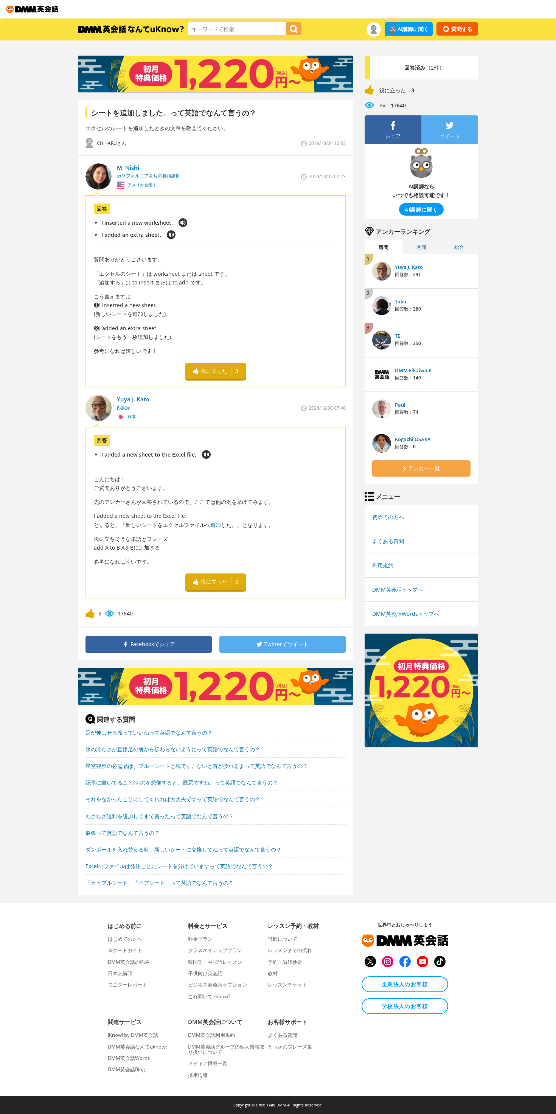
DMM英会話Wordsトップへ (405, 613)
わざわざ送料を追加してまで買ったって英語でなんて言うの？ (159, 816)
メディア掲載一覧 (207, 1063)
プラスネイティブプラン (215, 950)
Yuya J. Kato (409, 267)
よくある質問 (388, 541)
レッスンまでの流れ (290, 950)
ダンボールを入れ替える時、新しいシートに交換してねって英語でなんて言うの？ (183, 849)
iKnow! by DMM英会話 (133, 1035)
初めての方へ (388, 516)
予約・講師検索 (285, 962)
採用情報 (198, 1075)
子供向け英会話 (205, 973)
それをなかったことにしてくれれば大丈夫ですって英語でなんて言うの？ (172, 799)
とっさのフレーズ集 (290, 1046)
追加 (215, 524)
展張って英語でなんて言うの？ (122, 832)
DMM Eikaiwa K (413, 370)
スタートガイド (125, 950)
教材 (273, 973)
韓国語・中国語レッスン (215, 962)
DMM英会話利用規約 (211, 1035)
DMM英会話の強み (129, 962)
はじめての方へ (125, 938)
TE (397, 335)
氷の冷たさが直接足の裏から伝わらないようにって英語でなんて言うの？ (172, 749)
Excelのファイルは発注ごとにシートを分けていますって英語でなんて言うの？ (179, 866)
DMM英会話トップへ (397, 589)
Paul (400, 404)
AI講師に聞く (413, 29)
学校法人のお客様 (405, 1006)
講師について (282, 938)
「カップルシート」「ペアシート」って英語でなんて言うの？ (159, 882)
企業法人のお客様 (405, 984)
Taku (400, 301)
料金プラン (200, 938)
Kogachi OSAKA (413, 439)
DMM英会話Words (129, 1058)
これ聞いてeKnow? (209, 996)
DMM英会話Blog (126, 1069)
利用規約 (382, 565)
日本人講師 (120, 973)
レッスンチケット (287, 984)
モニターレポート (127, 984)
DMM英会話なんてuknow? (138, 1046)
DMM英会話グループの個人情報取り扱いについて (226, 1049)
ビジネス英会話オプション (217, 984)
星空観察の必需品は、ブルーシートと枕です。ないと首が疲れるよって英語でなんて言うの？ (196, 765)
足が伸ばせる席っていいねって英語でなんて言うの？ (149, 732)
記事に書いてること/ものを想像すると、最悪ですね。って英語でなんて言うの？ (181, 782)
